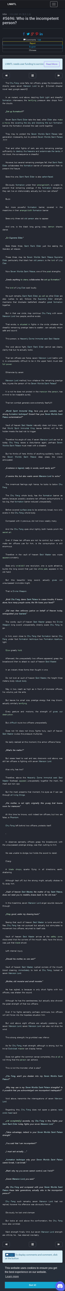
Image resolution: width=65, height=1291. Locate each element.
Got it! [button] (32, 1285)
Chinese (32, 50)
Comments (33, 40)
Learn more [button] (12, 1276)
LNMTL (12, 4)
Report (33, 43)
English (32, 47)
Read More (51, 64)
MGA (4, 14)
